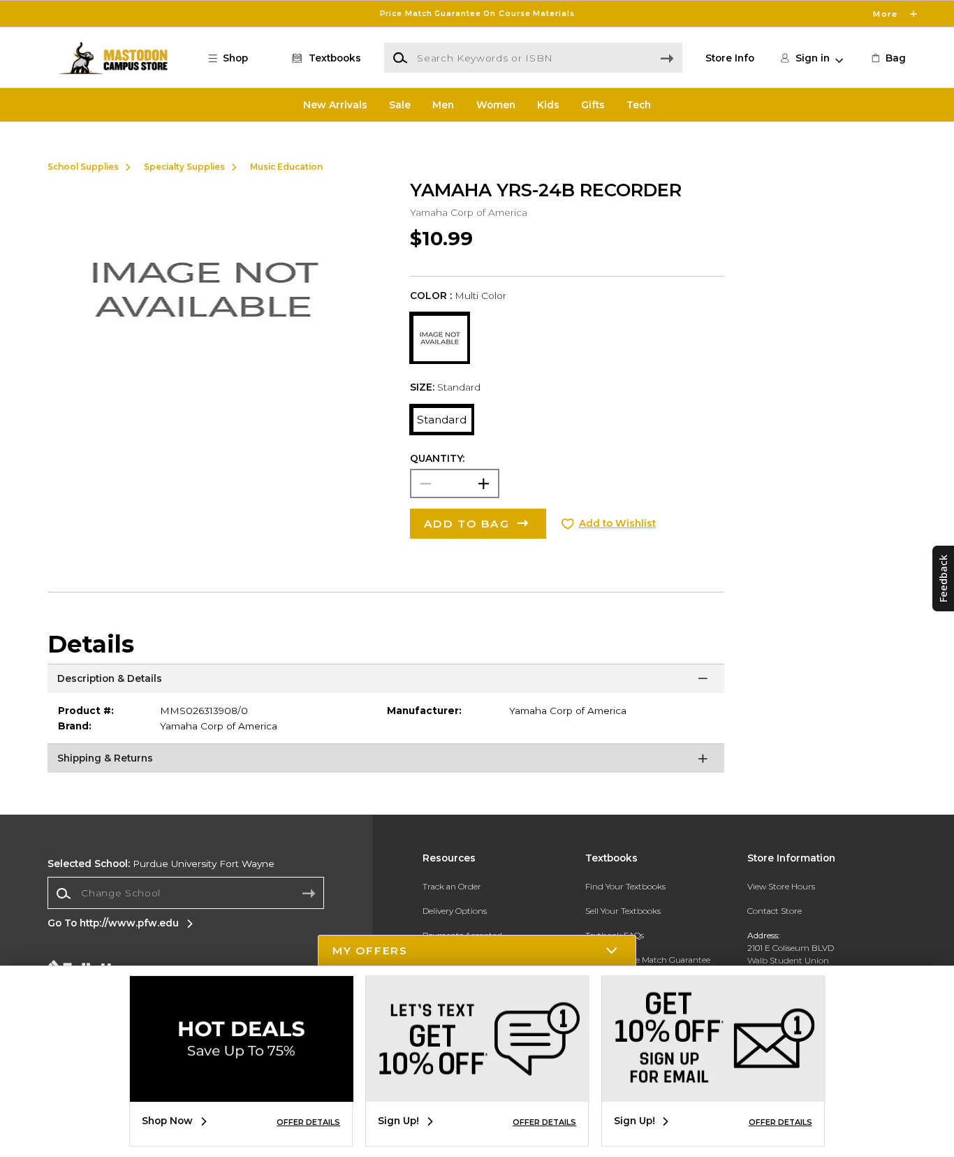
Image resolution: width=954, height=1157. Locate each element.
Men (443, 104)
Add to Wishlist (617, 523)
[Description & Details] (385, 681)
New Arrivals (335, 104)
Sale (400, 104)
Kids (548, 104)
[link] (888, 58)
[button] (477, 14)
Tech (638, 104)
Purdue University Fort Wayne (160, 863)
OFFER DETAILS (308, 1122)
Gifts (593, 104)
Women (495, 104)
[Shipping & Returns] (385, 761)
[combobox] (185, 893)
